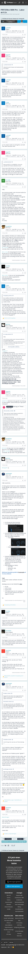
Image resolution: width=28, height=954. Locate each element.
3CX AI (8, 932)
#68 (25, 233)
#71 (25, 331)
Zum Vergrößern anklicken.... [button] (14, 346)
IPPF (6, 942)
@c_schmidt (5, 247)
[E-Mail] (11, 845)
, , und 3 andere (13, 676)
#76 (25, 618)
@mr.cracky (5, 252)
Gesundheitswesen (19, 909)
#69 (25, 273)
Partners (8, 900)
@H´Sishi (4, 448)
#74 (25, 465)
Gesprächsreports (9, 927)
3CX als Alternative (19, 931)
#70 (25, 292)
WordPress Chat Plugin (9, 929)
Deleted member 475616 (7, 14)
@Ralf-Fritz (4, 401)
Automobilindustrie (19, 911)
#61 (25, 34)
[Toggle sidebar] (26, 2)
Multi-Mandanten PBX (19, 902)
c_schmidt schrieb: (7, 64)
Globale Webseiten (9, 906)
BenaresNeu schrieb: (9, 410)
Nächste (20, 839)
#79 (25, 690)
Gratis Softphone (8, 925)
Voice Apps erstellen (8, 920)
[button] (2, 2)
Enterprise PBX (19, 895)
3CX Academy (19, 922)
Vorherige (8, 839)
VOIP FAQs (19, 925)
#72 (25, 398)
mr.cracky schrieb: (7, 334)
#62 (25, 61)
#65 (25, 142)
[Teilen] (23, 34)
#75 (25, 480)
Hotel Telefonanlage (19, 904)
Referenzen (19, 935)
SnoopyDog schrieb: (7, 295)
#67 (25, 187)
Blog (19, 920)
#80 (25, 814)
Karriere (8, 897)
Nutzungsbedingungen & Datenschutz (15, 944)
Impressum (4, 947)
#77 (25, 637)
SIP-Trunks (8, 934)
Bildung (19, 906)
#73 (25, 445)
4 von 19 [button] (14, 839)
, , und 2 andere (13, 800)
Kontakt (8, 909)
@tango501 (5, 467)
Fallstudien (8, 904)
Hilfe (9, 947)
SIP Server (9, 922)
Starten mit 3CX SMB (19, 918)
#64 (25, 109)
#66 (25, 159)
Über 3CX (9, 895)
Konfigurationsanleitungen (19, 928)
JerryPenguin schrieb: (7, 769)
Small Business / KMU (19, 897)
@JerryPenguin (5, 817)
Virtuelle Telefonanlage (9, 918)
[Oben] (11, 947)
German (11, 942)
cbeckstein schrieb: (7, 739)
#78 (25, 657)
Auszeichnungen (8, 902)
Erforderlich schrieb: (7, 701)
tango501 (5, 351)
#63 (25, 86)
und (9, 318)
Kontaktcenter (19, 900)
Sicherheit (19, 933)
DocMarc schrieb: (7, 693)
